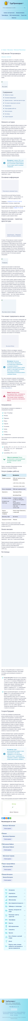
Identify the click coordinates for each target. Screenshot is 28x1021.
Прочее (17, 933)
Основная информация (10, 97)
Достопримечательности (17, 903)
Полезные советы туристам (17, 915)
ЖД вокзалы (10, 49)
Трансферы (5, 15)
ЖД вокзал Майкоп (8, 847)
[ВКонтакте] (4, 818)
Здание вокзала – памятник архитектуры (15, 100)
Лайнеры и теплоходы (17, 906)
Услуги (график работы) (10, 108)
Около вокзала (8, 111)
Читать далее (7, 828)
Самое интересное (9, 13)
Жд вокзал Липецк (10, 346)
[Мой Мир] (8, 818)
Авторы (11, 1015)
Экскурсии (17, 890)
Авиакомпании (20, 13)
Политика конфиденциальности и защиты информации (14, 1012)
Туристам (23, 15)
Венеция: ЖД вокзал (9, 825)
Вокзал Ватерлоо (8, 877)
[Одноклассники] (6, 818)
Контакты (11, 1013)
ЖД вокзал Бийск (8, 866)
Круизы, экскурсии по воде (17, 910)
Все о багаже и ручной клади (17, 937)
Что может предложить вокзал (12, 103)
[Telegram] (2, 818)
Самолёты (17, 929)
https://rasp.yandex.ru (6, 388)
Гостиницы (7, 114)
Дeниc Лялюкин (14, 812)
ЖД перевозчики (14, 15)
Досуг (17, 941)
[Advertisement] (14, 34)
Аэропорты (17, 893)
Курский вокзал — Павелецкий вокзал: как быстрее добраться (14, 235)
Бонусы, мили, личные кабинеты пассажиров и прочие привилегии (17, 946)
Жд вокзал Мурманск (9, 836)
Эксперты (16, 1015)
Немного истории (9, 95)
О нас (24, 1013)
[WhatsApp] (10, 818)
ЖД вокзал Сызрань (8, 856)
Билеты (14, 18)
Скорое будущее (9, 116)
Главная (4, 49)
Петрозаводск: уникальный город (10, 191)
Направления (8, 105)
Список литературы (18, 1013)
